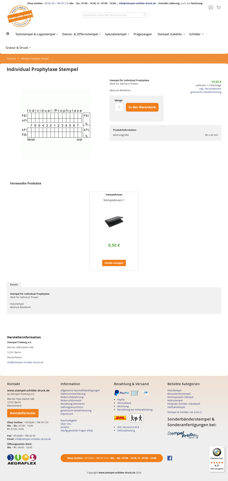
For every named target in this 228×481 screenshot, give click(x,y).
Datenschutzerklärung (73, 393)
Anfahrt (65, 427)
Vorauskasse (124, 402)
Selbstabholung (126, 430)
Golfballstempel (176, 407)
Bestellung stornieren (73, 403)
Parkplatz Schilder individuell (183, 403)
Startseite (11, 58)
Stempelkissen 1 (114, 200)
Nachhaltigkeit (69, 420)
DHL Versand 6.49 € (128, 427)
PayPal (121, 399)
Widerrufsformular (71, 400)
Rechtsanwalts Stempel (180, 397)
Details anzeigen (114, 262)
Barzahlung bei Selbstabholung (135, 409)
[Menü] (223, 448)
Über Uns (66, 423)
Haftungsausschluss (72, 407)
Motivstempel (175, 400)
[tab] (14, 284)
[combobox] (115, 15)
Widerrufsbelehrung (72, 397)
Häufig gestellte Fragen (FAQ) (77, 430)
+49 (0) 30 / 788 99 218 (56, 3)
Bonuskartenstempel (179, 393)
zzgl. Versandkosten (210, 88)
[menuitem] (8, 34)
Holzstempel (174, 390)
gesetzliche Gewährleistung (205, 92)
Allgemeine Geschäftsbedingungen (80, 390)
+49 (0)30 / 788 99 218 (96, 458)
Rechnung (123, 406)
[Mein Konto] (210, 7)
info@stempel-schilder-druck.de (137, 3)
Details (14, 284)
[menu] (114, 41)
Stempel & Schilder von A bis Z (184, 412)
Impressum (67, 413)
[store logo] (20, 16)
